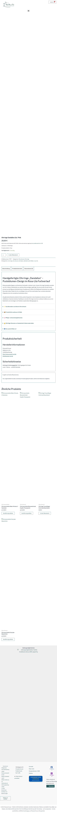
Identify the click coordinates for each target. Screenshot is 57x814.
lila (37, 260)
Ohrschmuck (21, 259)
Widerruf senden (5, 798)
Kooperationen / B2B (34, 771)
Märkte (31, 773)
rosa (35, 260)
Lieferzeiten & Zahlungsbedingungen (5, 785)
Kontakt (31, 766)
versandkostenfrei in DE (37, 243)
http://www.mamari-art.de (9, 354)
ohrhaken (21, 260)
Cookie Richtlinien (4, 789)
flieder (32, 260)
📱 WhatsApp (50, 786)
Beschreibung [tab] (6, 268)
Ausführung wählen (8, 513)
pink (29, 260)
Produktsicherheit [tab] (17, 268)
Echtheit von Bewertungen (4, 792)
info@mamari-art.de (8, 356)
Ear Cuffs (18, 773)
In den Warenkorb (13, 255)
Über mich (31, 768)
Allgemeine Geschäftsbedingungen (5, 769)
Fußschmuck (19, 771)
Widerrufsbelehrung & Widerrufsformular (5, 779)
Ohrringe (27, 259)
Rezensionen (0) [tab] (28, 268)
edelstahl (26, 260)
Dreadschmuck (19, 769)
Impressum (5, 766)
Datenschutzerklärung (5, 773)
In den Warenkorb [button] (44, 513)
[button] (28, 11)
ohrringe (10, 260)
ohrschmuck (15, 260)
